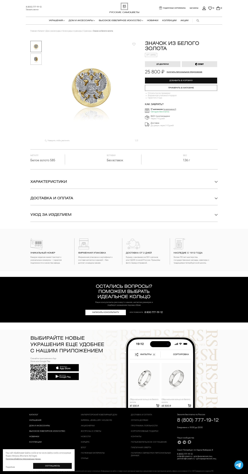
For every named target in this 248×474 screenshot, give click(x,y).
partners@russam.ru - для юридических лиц (196, 459)
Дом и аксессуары (53, 31)
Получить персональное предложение (184, 72)
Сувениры (87, 31)
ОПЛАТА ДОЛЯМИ (139, 420)
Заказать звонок (32, 10)
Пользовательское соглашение (149, 442)
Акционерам (88, 426)
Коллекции (35, 442)
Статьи (84, 458)
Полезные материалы (93, 453)
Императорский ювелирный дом (99, 415)
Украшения (35, 420)
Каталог (41, 31)
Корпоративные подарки (144, 431)
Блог (83, 447)
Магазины (194, 8)
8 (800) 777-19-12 (33, 7)
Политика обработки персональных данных (151, 454)
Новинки (152, 21)
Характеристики (48, 181)
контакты (136, 436)
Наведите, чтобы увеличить (58, 141)
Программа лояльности (144, 426)
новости (86, 436)
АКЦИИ (184, 21)
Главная (33, 31)
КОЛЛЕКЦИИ (169, 21)
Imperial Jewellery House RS (96, 420)
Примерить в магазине (181, 88)
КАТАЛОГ (33, 415)
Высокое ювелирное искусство (47, 431)
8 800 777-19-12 (154, 312)
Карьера (85, 442)
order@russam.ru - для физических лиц (194, 456)
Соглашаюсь (52, 466)
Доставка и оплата (51, 198)
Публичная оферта (141, 447)
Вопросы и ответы (91, 431)
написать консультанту (105, 312)
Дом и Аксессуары (39, 426)
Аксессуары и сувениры (72, 31)
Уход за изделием (50, 214)
